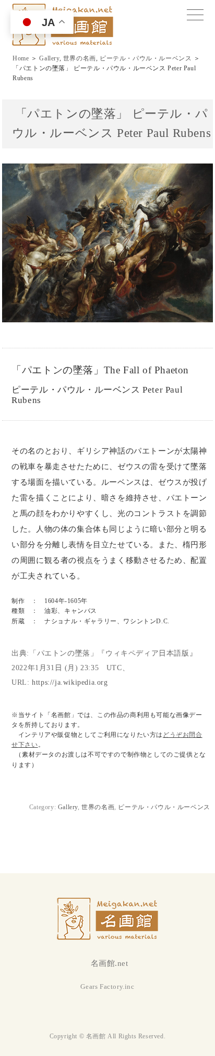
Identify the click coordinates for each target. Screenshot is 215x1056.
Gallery (49, 58)
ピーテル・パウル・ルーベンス (146, 58)
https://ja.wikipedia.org (70, 682)
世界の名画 (79, 58)
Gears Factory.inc (107, 986)
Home (21, 58)
